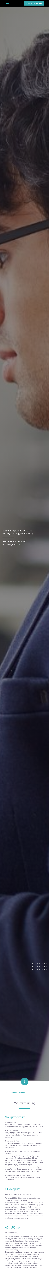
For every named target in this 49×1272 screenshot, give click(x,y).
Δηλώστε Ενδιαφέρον (34, 3)
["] (24, 1084)
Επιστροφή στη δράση (18, 1092)
